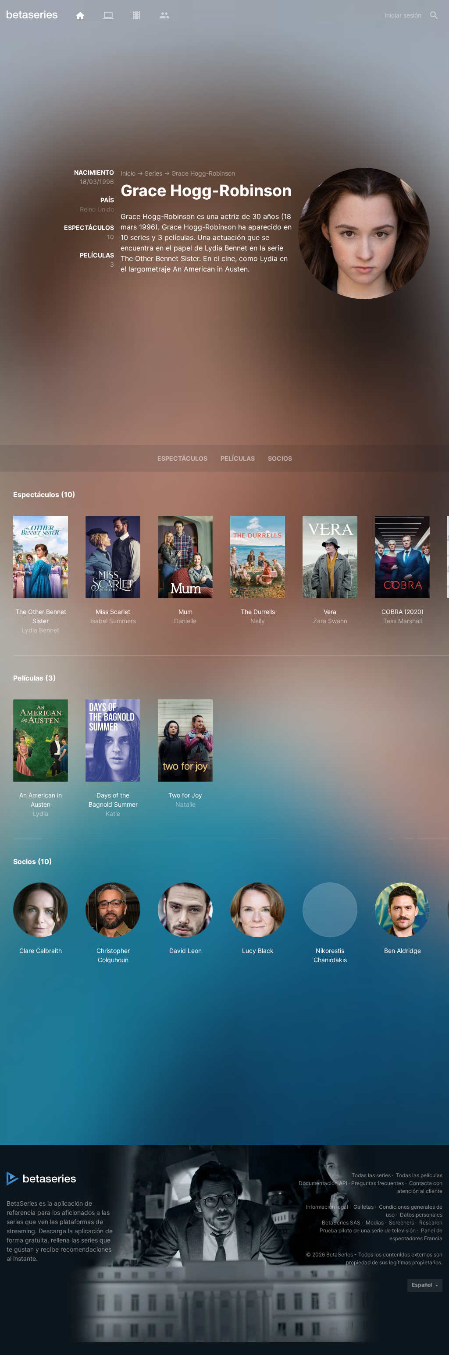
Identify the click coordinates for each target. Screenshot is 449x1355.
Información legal (327, 1206)
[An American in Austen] (40, 740)
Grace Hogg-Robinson (203, 173)
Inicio (128, 173)
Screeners (401, 1222)
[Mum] (185, 557)
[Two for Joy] (185, 740)
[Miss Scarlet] (113, 557)
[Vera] (330, 557)
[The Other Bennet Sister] (40, 557)
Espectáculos (182, 458)
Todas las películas (419, 1175)
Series (153, 173)
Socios (280, 458)
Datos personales (421, 1214)
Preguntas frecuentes (377, 1183)
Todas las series (371, 1175)
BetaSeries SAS (341, 1222)
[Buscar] (434, 15)
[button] (40, 923)
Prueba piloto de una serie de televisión (368, 1230)
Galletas (363, 1206)
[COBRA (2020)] (402, 557)
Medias (375, 1222)
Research (430, 1222)
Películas (238, 458)
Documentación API (323, 1183)
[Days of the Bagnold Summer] (113, 740)
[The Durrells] (257, 557)
